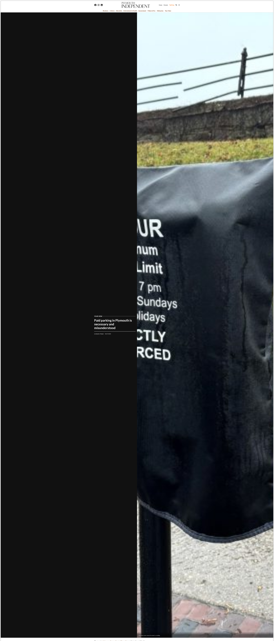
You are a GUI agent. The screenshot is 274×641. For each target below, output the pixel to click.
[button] (137, 320)
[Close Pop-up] (155, 620)
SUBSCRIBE (137, 635)
